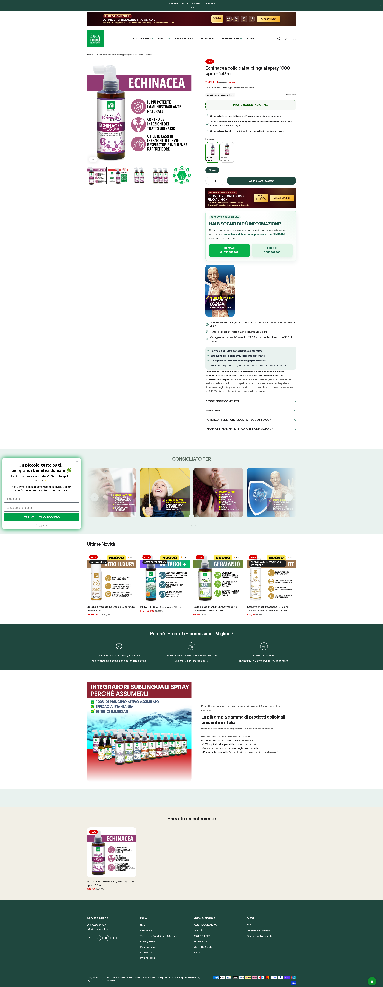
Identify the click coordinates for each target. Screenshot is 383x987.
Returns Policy (148, 946)
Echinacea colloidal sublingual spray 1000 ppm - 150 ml (247, 70)
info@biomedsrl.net (98, 929)
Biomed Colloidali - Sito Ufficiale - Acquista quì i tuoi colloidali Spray (151, 977)
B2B (249, 925)
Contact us (146, 952)
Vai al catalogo (269, 19)
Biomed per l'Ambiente (260, 936)
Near (143, 925)
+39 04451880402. (97, 925)
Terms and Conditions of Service (158, 936)
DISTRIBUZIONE (229, 38)
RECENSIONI (200, 941)
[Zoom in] (139, 111)
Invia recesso (147, 957)
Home (90, 54)
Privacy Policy (147, 941)
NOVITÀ (162, 38)
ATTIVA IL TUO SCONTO (41, 517)
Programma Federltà (258, 930)
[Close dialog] (77, 461)
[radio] (212, 152)
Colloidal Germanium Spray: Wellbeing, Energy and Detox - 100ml (215, 608)
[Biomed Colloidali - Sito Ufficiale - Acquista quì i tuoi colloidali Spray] (95, 38)
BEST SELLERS (184, 38)
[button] (159, 5)
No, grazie (41, 525)
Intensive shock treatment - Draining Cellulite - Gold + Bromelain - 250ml (267, 608)
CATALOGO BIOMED (139, 38)
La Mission (146, 930)
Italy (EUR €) (93, 979)
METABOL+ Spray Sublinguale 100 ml (160, 606)
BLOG (250, 38)
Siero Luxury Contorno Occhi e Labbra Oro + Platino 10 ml (111, 608)
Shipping (226, 87)
